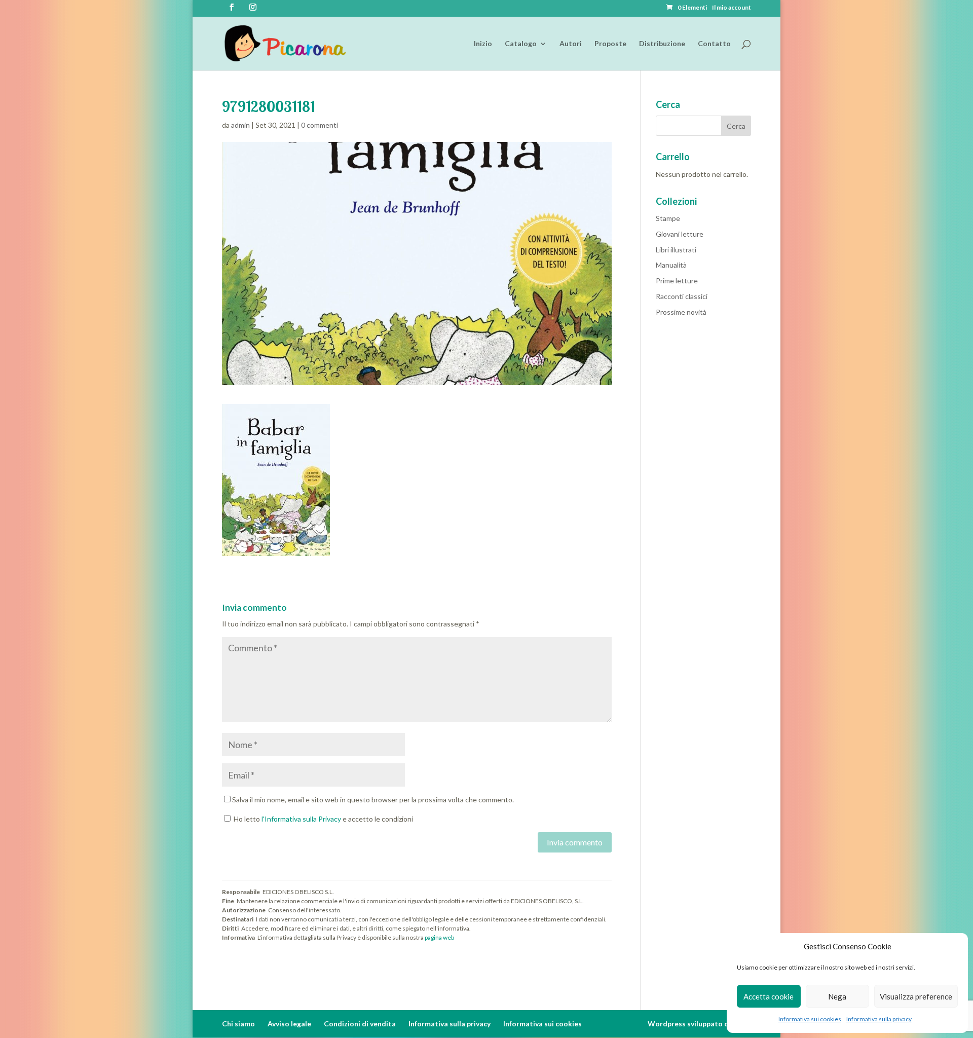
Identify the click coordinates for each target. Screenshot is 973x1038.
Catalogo (521, 44)
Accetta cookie (768, 996)
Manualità (671, 265)
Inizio (483, 44)
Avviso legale (289, 1023)
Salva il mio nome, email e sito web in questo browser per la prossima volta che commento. (373, 799)
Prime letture (677, 280)
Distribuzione (662, 44)
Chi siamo (238, 1023)
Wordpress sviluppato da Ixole (699, 1023)
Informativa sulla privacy (879, 1019)
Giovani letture (679, 234)
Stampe (668, 218)
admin (240, 125)
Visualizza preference (916, 996)
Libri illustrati (676, 249)
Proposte (610, 44)
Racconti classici (681, 296)
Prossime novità (681, 312)
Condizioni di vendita (360, 1023)
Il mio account (731, 8)
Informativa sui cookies (809, 1019)
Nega (837, 996)
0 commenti (319, 125)
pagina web (439, 937)
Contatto (714, 44)
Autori (570, 44)
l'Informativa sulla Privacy (301, 818)
